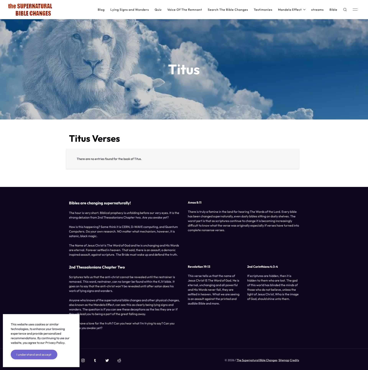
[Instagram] (83, 360)
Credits (294, 360)
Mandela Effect (290, 9)
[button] (345, 9)
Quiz (158, 9)
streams (317, 9)
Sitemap (283, 360)
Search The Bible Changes (228, 9)
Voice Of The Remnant (184, 9)
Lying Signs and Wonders (129, 9)
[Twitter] (107, 360)
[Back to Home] (30, 9)
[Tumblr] (95, 360)
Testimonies (263, 9)
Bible (333, 9)
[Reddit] (119, 360)
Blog (101, 9)
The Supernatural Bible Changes (257, 360)
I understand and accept (34, 354)
